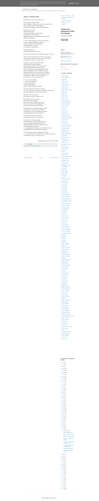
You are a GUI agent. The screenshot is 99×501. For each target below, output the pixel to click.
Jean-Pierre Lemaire (66, 201)
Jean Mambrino (65, 193)
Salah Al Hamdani (65, 310)
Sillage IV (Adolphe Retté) (68, 436)
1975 (63, 478)
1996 (63, 415)
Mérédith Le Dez (65, 261)
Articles (63, 66)
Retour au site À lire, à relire (68, 15)
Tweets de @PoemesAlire (65, 61)
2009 (63, 390)
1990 (63, 427)
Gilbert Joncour (65, 161)
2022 (63, 364)
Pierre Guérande (65, 291)
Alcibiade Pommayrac (66, 84)
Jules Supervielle (65, 208)
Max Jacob (64, 258)
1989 (63, 429)
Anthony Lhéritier (65, 100)
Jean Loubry (64, 191)
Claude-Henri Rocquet (66, 125)
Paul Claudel (64, 277)
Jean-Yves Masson (66, 205)
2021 (63, 366)
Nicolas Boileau (65, 266)
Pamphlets (64, 24)
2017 (63, 374)
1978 (63, 472)
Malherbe (64, 238)
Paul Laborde (64, 280)
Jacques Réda (64, 180)
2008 (63, 392)
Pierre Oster (64, 293)
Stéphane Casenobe (66, 314)
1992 (63, 423)
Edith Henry (64, 135)
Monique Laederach (66, 265)
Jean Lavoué (64, 189)
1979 (63, 470)
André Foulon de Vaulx (67, 89)
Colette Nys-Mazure (66, 126)
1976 (63, 476)
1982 (63, 466)
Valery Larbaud (65, 328)
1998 (63, 410)
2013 (63, 382)
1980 (63, 468)
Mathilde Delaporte (66, 254)
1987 (63, 456)
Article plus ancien (53, 157)
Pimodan (63, 298)
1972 (63, 484)
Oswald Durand (65, 268)
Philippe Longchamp (66, 287)
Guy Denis (64, 168)
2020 (63, 368)
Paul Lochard (64, 282)
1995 (63, 417)
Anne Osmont (65, 98)
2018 (63, 372)
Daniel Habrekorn (65, 132)
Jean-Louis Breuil (65, 198)
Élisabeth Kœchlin (65, 140)
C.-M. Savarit (64, 107)
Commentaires (65, 69)
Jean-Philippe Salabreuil (67, 200)
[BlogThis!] (28, 144)
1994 (63, 419)
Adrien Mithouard (65, 77)
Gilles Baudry (65, 163)
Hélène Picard (65, 170)
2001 (63, 404)
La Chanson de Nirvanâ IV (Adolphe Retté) (68, 446)
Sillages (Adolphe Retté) (68, 434)
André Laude (64, 95)
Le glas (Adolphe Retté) (68, 448)
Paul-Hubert (64, 284)
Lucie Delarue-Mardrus (67, 233)
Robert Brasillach (65, 303)
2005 (63, 398)
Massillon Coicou (65, 252)
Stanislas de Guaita (66, 312)
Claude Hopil (64, 123)
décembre (65, 430)
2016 (63, 376)
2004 (63, 400)
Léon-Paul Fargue (65, 217)
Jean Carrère (64, 184)
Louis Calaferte (65, 224)
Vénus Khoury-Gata (66, 331)
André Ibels (64, 93)
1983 (63, 464)
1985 (63, 460)
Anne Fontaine (65, 96)
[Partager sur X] (29, 144)
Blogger (55, 498)
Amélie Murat (65, 86)
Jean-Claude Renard (66, 196)
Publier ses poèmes (66, 22)
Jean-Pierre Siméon (66, 203)
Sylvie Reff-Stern (65, 317)
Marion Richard (65, 249)
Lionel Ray (64, 219)
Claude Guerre (65, 121)
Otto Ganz (64, 270)
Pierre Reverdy (65, 294)
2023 (63, 362)
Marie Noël (64, 245)
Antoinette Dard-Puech (66, 102)
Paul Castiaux (65, 275)
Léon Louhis (64, 215)
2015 (63, 378)
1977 (63, 474)
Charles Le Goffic (65, 114)
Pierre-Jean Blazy (65, 296)
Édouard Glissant (65, 137)
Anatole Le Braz (65, 88)
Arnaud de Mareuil (66, 103)
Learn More (71, 3)
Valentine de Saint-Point (67, 326)
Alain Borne (64, 79)
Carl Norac (64, 109)
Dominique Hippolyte (66, 133)
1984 (63, 462)
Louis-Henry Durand (66, 229)
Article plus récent (27, 157)
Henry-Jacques (65, 173)
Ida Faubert (64, 175)
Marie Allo (64, 242)
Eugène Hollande (65, 147)
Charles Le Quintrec (66, 116)
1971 (63, 486)
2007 (63, 394)
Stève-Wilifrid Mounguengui (68, 316)
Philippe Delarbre (65, 286)
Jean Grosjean (65, 186)
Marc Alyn (64, 240)
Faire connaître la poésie (67, 20)
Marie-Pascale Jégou (66, 247)
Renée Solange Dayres (66, 300)
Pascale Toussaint (65, 273)
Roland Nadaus (65, 305)
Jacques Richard (65, 182)
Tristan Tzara (64, 324)
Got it (77, 3)
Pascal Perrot (64, 272)
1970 (63, 488)
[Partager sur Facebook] (30, 144)
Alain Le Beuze (65, 81)
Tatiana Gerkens (65, 319)
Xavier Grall (64, 337)
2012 (63, 384)
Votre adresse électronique (66, 35)
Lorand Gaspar (65, 221)
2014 (63, 380)
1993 (63, 421)
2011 (63, 386)
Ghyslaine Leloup (65, 160)
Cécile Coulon (65, 110)
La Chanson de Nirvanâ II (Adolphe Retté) (68, 442)
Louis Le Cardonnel (66, 228)
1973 (63, 482)
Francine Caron (65, 154)
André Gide (64, 91)
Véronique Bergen (65, 333)
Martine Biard (65, 251)
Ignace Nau (64, 177)
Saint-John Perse (65, 308)
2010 (63, 388)
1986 (63, 458)
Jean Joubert (64, 187)
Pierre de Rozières (65, 289)
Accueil (40, 157)
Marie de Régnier (65, 243)
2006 (63, 396)
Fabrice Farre (64, 149)
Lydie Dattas (64, 235)
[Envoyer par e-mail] (27, 144)
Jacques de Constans (66, 178)
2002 (63, 402)
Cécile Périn (64, 112)
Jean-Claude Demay (66, 194)
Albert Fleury (64, 82)
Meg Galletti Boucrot (66, 259)
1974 (63, 480)
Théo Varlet (64, 321)
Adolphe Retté (37, 145)
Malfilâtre (64, 236)
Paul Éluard (64, 279)
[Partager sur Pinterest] (31, 144)
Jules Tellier (64, 210)
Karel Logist (64, 212)
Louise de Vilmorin (66, 231)
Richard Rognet (65, 301)
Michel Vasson (65, 263)
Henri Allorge (65, 171)
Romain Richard (65, 307)
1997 (63, 412)
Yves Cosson (64, 338)
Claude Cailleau (65, 119)
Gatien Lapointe (65, 158)
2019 (63, 370)
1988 (63, 454)
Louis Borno (64, 222)
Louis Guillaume (65, 226)
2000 (63, 406)
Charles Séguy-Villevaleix (67, 118)
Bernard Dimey (65, 105)
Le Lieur (63, 214)
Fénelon (63, 151)
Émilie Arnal (64, 142)
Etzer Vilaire (64, 146)
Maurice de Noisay (66, 256)
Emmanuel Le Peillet (66, 144)
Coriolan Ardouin (65, 128)
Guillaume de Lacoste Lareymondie (66, 166)
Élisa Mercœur (65, 139)
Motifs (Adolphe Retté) (68, 432)
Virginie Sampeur (65, 335)
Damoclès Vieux (65, 130)
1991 (63, 425)
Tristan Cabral (65, 323)
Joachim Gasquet (65, 207)
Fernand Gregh (65, 153)
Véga (63, 330)
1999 (63, 408)
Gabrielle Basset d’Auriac (67, 156)
